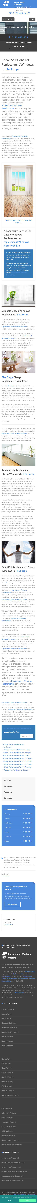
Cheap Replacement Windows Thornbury (18, 767)
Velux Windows (7, 1073)
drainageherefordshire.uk (10, 1158)
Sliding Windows (7, 1131)
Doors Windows (7, 1041)
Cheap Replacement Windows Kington (17, 755)
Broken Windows (8, 1091)
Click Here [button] (32, 1197)
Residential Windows (9, 1023)
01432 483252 (20, 37)
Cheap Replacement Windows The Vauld (18, 764)
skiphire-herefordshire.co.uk (11, 1167)
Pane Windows (7, 1059)
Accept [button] (27, 1200)
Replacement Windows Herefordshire (16, 770)
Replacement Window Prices (12, 1145)
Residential (8, 792)
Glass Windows (7, 1037)
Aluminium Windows (9, 1113)
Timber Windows (8, 1010)
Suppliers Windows (8, 1136)
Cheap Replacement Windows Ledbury (17, 750)
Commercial (8, 786)
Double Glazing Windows (10, 1032)
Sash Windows (7, 1014)
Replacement (6, 1019)
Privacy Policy (31, 1194)
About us (7, 780)
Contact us (8, 798)
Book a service (8, 19)
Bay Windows (6, 1068)
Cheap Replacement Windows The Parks (18, 761)
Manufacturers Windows (10, 1140)
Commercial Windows (9, 1028)
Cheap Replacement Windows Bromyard (17, 753)
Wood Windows (7, 1118)
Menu (32, 19)
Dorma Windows (7, 1077)
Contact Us (26, 736)
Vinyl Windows (7, 1108)
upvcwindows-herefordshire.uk (12, 1181)
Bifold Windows (7, 1046)
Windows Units (7, 1086)
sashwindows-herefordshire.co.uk (13, 1163)
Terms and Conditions (19, 1194)
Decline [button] (10, 1200)
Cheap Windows (7, 1082)
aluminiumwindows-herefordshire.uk (14, 1172)
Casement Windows (9, 1122)
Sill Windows (6, 1063)
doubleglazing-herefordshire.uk (12, 1176)
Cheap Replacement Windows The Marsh (18, 758)
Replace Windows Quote (10, 1095)
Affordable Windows (9, 1127)
